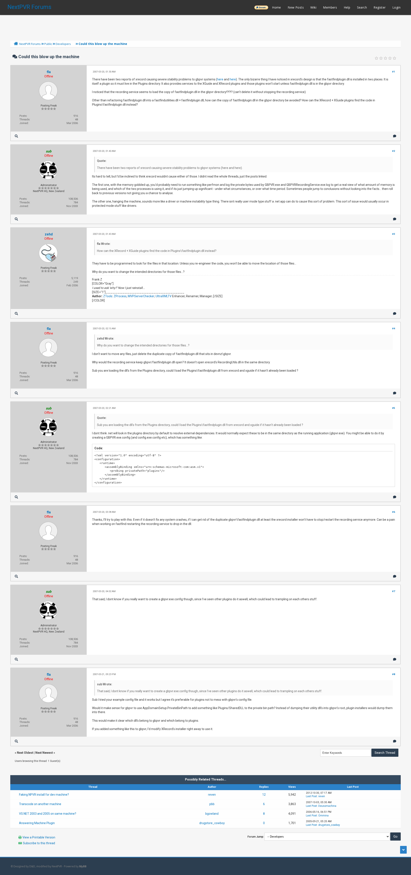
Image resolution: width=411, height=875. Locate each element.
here (220, 79)
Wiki (313, 7)
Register (380, 7)
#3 (393, 234)
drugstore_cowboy (212, 823)
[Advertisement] (205, 26)
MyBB (82, 866)
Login (396, 7)
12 (264, 794)
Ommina (323, 815)
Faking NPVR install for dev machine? (44, 794)
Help (347, 7)
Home (276, 7)
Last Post (311, 796)
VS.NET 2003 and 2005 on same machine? (47, 813)
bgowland (212, 813)
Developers (63, 44)
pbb (211, 804)
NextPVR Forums (29, 7)
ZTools (107, 296)
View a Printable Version (38, 837)
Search (362, 7)
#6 (393, 512)
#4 (393, 328)
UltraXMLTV (163, 296)
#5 (393, 408)
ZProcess (120, 296)
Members (330, 7)
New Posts (296, 7)
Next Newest (44, 752)
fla (49, 72)
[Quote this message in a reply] (395, 136)
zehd (49, 234)
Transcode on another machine (40, 804)
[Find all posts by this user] (16, 136)
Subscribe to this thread (39, 843)
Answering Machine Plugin (37, 823)
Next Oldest (25, 752)
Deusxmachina (327, 805)
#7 (393, 591)
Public (48, 44)
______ (261, 7)
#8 (393, 674)
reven (212, 794)
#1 (393, 71)
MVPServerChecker (141, 296)
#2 (393, 151)
